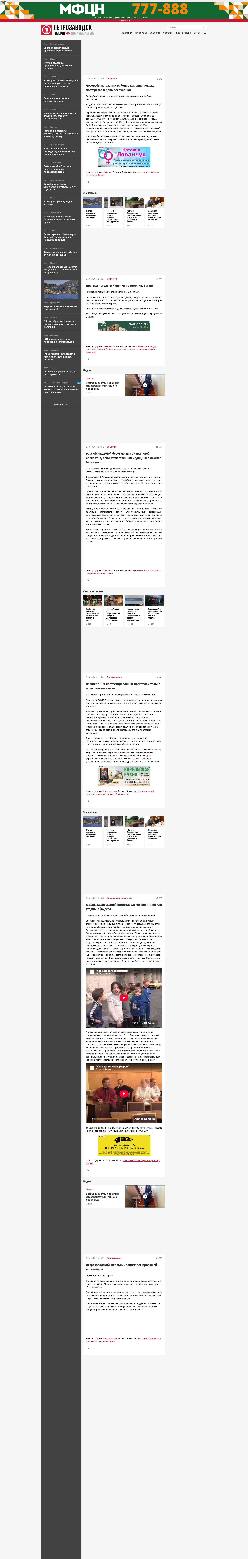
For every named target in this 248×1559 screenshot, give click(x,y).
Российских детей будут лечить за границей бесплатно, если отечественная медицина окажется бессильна (121, 349)
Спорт (197, 32)
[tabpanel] (92, 212)
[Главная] (46, 34)
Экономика (141, 32)
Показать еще (61, 404)
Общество (155, 32)
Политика (126, 32)
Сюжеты (167, 32)
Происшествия (183, 32)
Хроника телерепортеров (119, 898)
